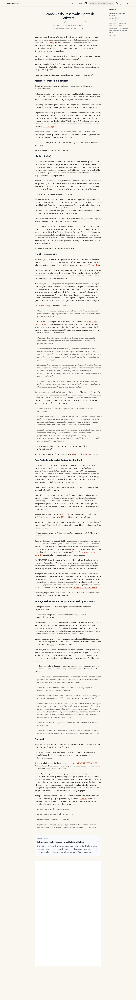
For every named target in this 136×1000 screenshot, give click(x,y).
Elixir (50, 42)
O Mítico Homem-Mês (116, 21)
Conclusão (112, 35)
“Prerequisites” (62, 265)
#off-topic (86, 22)
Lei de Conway (44, 305)
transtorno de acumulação (85, 587)
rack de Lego (48, 126)
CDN (52, 644)
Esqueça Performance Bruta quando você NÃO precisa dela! (118, 30)
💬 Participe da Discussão (74, 25)
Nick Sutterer (40, 517)
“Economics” (93, 265)
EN (123, 3)
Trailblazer (63, 517)
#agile (64, 22)
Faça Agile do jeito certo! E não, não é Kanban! (118, 25)
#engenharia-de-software (54, 22)
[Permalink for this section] (70, 81)
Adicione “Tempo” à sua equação (117, 14)
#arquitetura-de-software (75, 22)
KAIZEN (83, 798)
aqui (74, 28)
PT (120, 3)
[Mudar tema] (127, 3)
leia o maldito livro (80, 454)
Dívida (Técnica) (114, 18)
